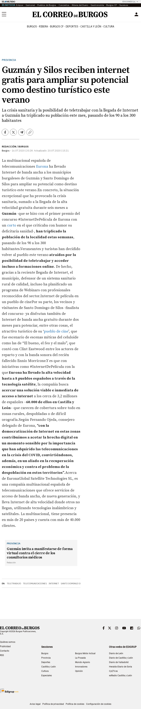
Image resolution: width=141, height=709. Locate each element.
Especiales (46, 675)
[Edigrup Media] (9, 690)
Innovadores (81, 666)
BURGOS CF (57, 26)
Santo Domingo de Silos (75, 583)
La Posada (80, 658)
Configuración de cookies (98, 704)
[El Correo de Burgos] (70, 14)
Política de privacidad (53, 704)
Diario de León (116, 653)
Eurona (42, 166)
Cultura (108, 26)
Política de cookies (75, 704)
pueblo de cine (56, 331)
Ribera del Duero (80, 5)
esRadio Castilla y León (120, 675)
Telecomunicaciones (35, 583)
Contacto (4, 651)
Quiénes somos (7, 642)
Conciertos (64, 5)
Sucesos (123, 5)
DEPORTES (72, 26)
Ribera (43, 26)
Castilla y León (90, 26)
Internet (54, 583)
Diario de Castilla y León (121, 658)
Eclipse (19, 5)
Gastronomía (97, 5)
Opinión (79, 671)
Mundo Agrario (82, 662)
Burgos (32, 26)
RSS (2, 655)
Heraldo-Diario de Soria (120, 666)
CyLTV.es (113, 671)
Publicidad (5, 646)
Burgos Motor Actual (85, 653)
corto (12, 225)
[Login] (136, 14)
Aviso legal (35, 704)
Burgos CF (111, 5)
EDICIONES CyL (128, 2)
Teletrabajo (14, 583)
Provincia (9, 60)
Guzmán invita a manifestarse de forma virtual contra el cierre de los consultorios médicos (40, 553)
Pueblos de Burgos (46, 5)
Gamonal (30, 5)
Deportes (45, 662)
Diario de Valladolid (119, 662)
